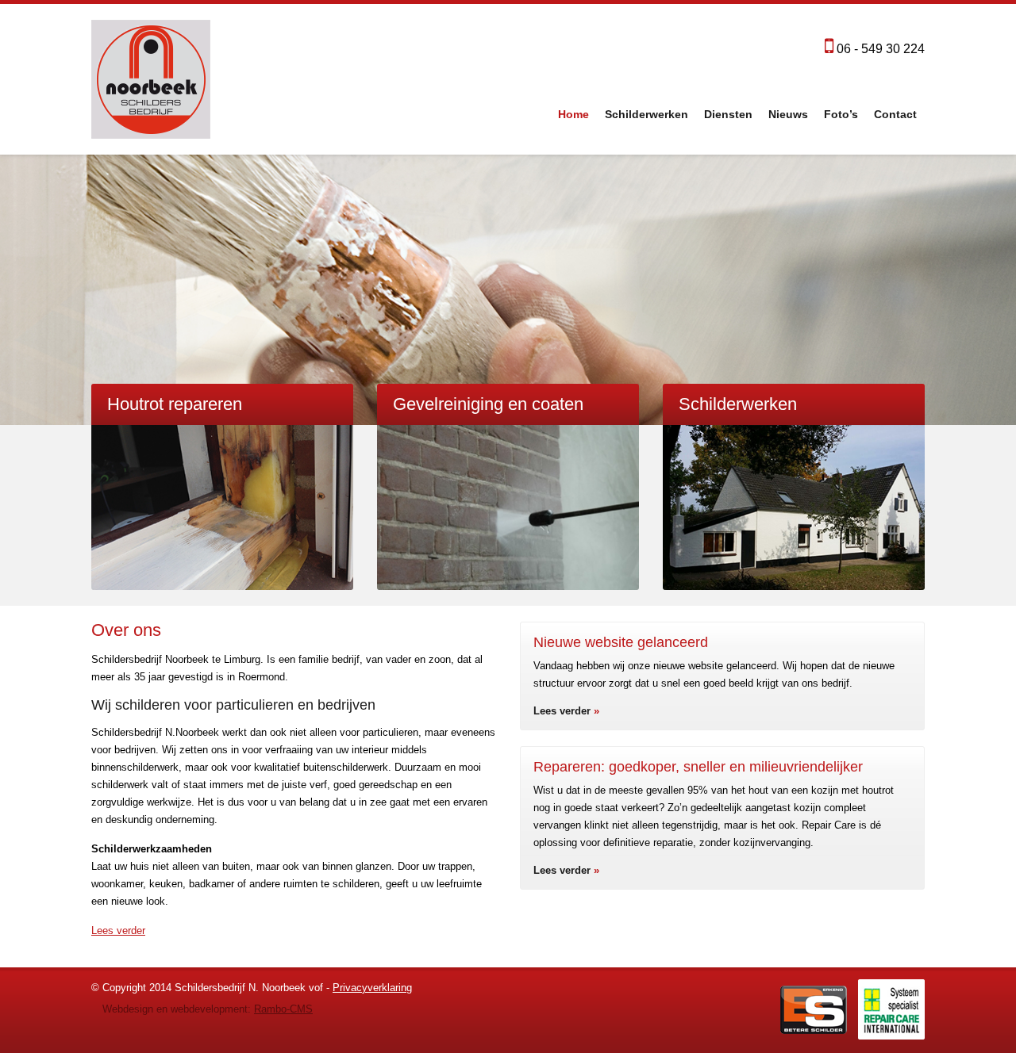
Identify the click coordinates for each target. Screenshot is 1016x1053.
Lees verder (118, 930)
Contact (895, 114)
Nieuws (788, 114)
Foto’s (841, 114)
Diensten (728, 114)
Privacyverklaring (372, 988)
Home (573, 114)
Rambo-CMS (283, 1009)
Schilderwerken (646, 114)
